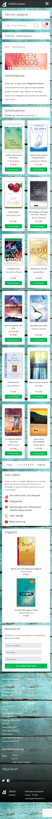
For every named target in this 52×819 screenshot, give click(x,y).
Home (7, 46)
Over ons (6, 688)
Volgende (41, 464)
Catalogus (31, 702)
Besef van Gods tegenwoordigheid (26, 568)
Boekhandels (7, 695)
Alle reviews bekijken (22, 762)
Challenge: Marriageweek (12, 713)
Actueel (30, 692)
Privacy (5, 709)
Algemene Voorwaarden (12, 692)
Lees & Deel (7, 706)
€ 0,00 (46, 24)
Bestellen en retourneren (12, 699)
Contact (30, 699)
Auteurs (30, 688)
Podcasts (9, 36)
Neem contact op (17, 521)
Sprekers (6, 702)
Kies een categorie (16, 14)
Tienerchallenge (9, 727)
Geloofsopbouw (24, 36)
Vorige (9, 464)
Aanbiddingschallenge (11, 685)
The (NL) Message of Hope (26, 610)
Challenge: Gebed (9, 716)
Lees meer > (10, 99)
